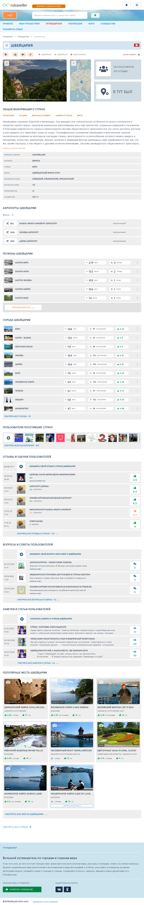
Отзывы (23, 115)
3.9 (135, 515)
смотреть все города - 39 (17, 416)
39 (122, 758)
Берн (34, 166)
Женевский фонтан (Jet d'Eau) (115, 707)
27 (30, 758)
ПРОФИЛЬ (8, 23)
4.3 (135, 492)
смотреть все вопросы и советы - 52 (37, 599)
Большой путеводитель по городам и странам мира (40, 858)
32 (72, 802)
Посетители (8, 115)
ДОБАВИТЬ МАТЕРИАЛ (49, 6)
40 (29, 715)
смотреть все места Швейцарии (24, 814)
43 (80, 715)
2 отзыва (16, 758)
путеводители (23, 37)
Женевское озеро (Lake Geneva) (70, 707)
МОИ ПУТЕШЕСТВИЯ (29, 23)
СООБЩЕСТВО (108, 23)
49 (126, 715)
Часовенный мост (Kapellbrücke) (71, 750)
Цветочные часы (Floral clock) (116, 750)
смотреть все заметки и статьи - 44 (36, 663)
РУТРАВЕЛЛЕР (10, 848)
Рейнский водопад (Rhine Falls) (23, 750)
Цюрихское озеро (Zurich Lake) (23, 793)
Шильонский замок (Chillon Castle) (25, 707)
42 (71, 758)
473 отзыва (120, 71)
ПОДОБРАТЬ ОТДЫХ (13, 29)
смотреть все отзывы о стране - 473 (36, 533)
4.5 (135, 480)
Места (80, 115)
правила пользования (45, 901)
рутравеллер (8, 37)
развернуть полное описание (14, 148)
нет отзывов (63, 715)
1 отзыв (15, 715)
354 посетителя (123, 66)
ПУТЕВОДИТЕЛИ (54, 23)
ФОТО (91, 23)
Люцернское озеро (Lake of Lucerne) (72, 793)
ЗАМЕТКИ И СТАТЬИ (64, 115)
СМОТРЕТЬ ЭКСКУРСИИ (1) (72, 806)
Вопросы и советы (41, 115)
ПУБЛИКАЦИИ (75, 23)
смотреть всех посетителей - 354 (21, 445)
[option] (35, 80)
